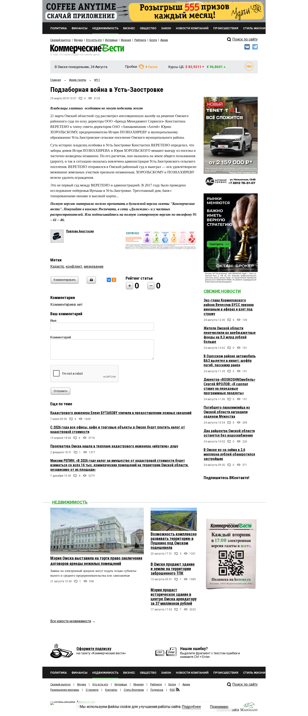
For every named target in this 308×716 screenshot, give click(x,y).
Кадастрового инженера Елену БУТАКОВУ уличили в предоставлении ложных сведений (120, 413)
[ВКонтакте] (109, 280)
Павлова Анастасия (80, 231)
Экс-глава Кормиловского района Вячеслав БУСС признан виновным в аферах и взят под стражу (229, 307)
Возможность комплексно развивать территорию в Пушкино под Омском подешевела (174, 541)
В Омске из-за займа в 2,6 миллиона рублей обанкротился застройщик (229, 454)
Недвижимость (69, 502)
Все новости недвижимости (70, 621)
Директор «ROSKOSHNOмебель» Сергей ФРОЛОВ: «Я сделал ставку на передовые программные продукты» (229, 386)
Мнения (126, 40)
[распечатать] (90, 283)
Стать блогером (134, 689)
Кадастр (57, 266)
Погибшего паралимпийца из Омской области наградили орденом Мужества (227, 412)
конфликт (74, 266)
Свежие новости (222, 291)
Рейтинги (140, 40)
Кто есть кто (94, 40)
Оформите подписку (93, 648)
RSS (172, 689)
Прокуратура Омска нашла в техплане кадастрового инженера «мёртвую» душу (114, 446)
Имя (53, 320)
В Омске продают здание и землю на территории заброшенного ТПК (173, 569)
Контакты (111, 689)
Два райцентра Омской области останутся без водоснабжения (229, 433)
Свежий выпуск (60, 40)
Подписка (156, 689)
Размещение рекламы (64, 689)
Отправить (60, 391)
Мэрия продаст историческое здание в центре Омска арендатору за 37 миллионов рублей (174, 596)
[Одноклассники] (114, 280)
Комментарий (60, 337)
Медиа (78, 40)
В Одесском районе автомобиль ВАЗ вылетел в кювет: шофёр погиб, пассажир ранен (230, 360)
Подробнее (191, 707)
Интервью (111, 40)
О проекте (92, 689)
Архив (164, 40)
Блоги (153, 40)
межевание (93, 266)
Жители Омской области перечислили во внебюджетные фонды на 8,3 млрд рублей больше (230, 335)
